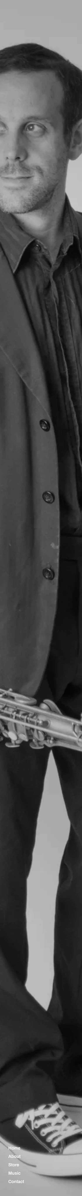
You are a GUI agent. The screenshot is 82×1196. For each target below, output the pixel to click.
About (14, 1156)
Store (13, 1165)
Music (14, 1173)
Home (14, 1148)
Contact (16, 1181)
